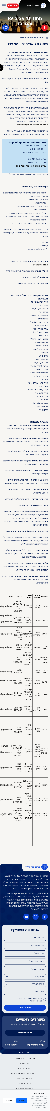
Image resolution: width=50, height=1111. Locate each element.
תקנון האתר (30, 1058)
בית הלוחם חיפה (32, 1073)
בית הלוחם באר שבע (24, 1078)
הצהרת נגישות (19, 1058)
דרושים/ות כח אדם (24, 1063)
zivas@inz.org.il (40, 265)
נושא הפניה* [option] (38, 984)
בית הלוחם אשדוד (25, 1083)
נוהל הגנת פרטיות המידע (24, 1088)
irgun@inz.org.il (36, 1045)
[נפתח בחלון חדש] (45, 917)
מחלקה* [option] (39, 977)
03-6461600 (25, 1033)
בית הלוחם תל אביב (25, 1068)
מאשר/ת (9, 1100)
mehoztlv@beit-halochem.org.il (32, 125)
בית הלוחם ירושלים (18, 1073)
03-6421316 (11, 1045)
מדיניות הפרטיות (25, 1052)
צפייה (21, 1100)
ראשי (47, 38)
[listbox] (25, 977)
